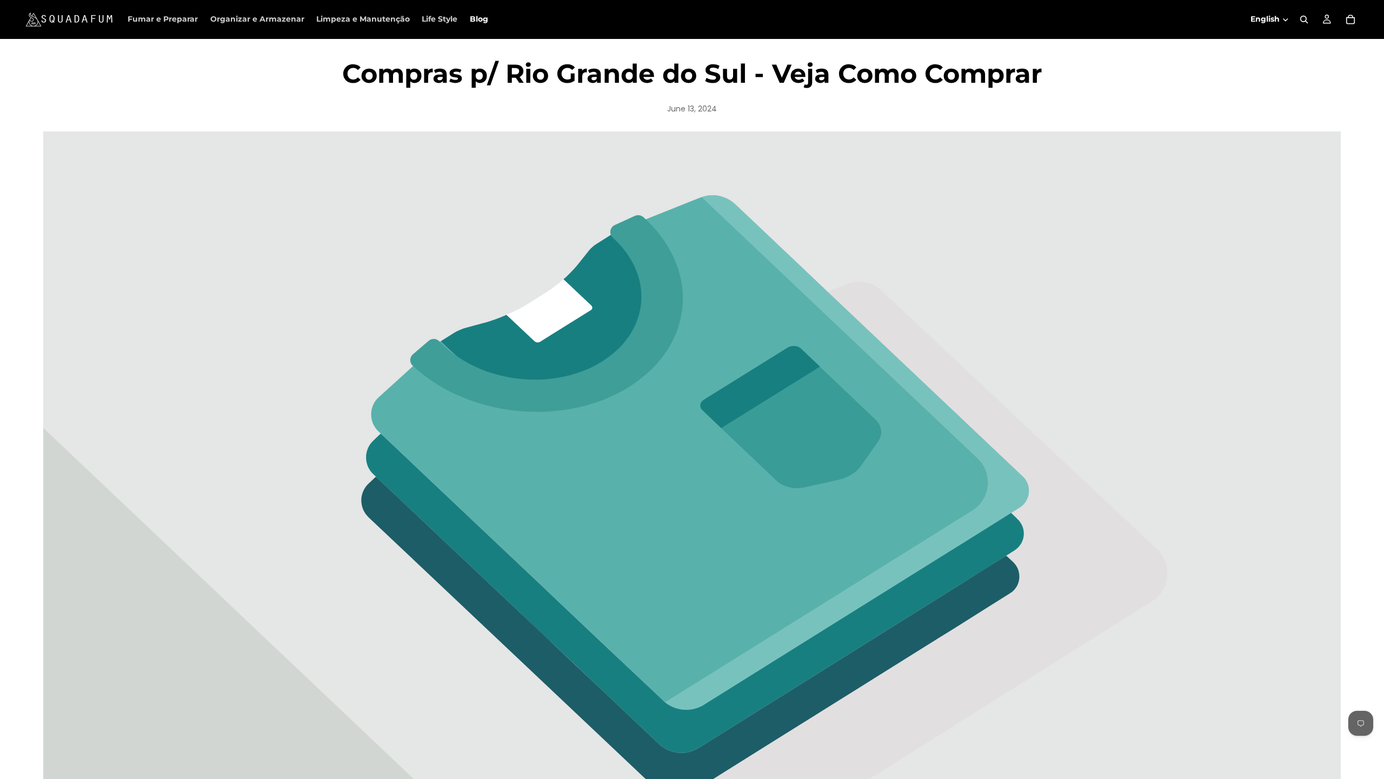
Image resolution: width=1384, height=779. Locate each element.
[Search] (1304, 19)
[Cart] (1350, 19)
